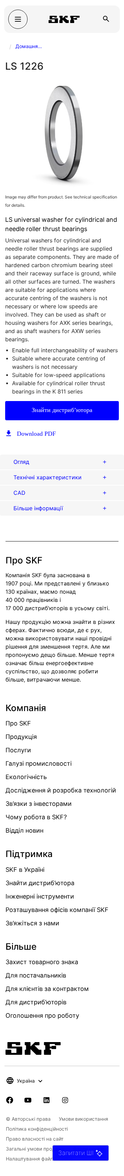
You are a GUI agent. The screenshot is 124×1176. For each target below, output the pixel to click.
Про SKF (18, 723)
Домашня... (29, 46)
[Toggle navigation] (18, 19)
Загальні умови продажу (35, 1149)
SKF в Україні (25, 869)
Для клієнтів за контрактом (47, 988)
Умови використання (83, 1119)
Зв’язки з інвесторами (39, 803)
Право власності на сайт (34, 1139)
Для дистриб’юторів (36, 1002)
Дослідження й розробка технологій (61, 790)
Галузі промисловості (39, 763)
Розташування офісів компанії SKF (57, 909)
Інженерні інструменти (40, 896)
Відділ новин (24, 830)
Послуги (18, 750)
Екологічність (26, 776)
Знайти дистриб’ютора (62, 410)
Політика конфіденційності (37, 1129)
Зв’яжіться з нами (32, 923)
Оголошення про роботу (42, 1015)
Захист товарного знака (42, 962)
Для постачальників (36, 975)
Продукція (21, 736)
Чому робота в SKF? (36, 817)
